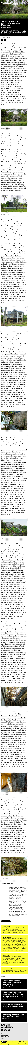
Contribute (4, 1035)
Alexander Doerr (6, 27)
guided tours (15, 582)
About (3, 1038)
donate (4, 1041)
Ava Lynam (5, 1018)
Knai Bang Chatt (14, 716)
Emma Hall (5, 1008)
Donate (3, 1033)
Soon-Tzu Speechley (8, 986)
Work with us (5, 1036)
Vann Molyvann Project (11, 814)
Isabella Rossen (7, 997)
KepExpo (18, 822)
